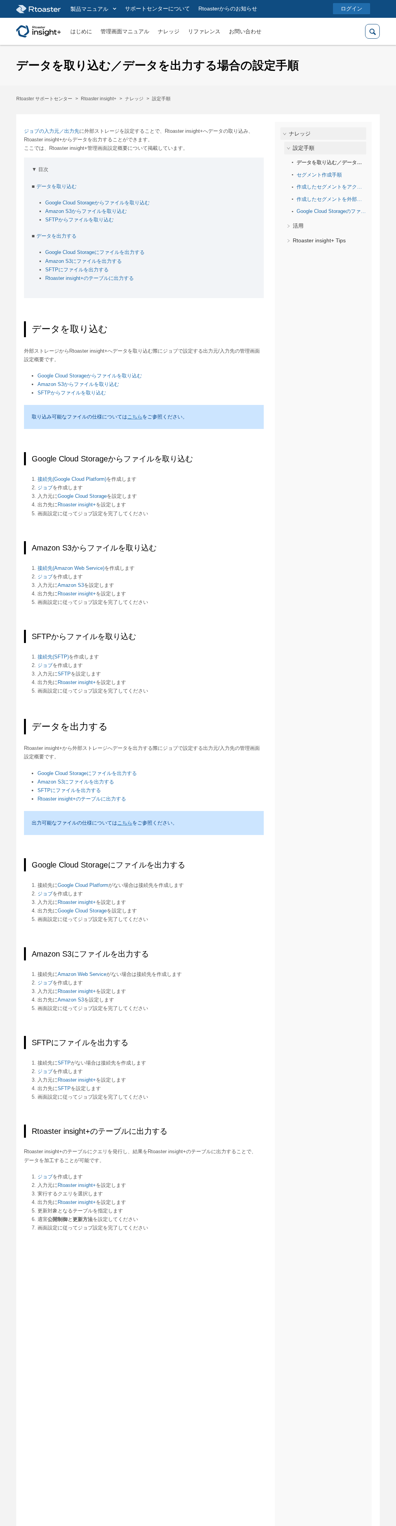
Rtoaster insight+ (98, 98)
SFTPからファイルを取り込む (79, 220)
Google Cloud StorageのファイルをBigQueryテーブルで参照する (331, 211)
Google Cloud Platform (83, 885)
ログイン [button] (351, 8)
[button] (93, 9)
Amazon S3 (71, 585)
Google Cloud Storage (82, 496)
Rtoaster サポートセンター (44, 98)
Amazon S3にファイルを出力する (83, 261)
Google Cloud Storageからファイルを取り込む (97, 203)
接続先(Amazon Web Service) (71, 568)
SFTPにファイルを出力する (77, 270)
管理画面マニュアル (125, 31)
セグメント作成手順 (319, 175)
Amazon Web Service (82, 974)
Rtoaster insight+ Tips (319, 240)
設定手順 (161, 98)
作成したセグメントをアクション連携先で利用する (331, 187)
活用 (298, 226)
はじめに (81, 31)
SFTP (64, 674)
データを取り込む (56, 186)
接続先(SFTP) (53, 657)
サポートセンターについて (157, 8)
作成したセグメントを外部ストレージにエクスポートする (331, 199)
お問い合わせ (245, 31)
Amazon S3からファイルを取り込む (86, 211)
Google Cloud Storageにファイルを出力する (95, 252)
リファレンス (204, 31)
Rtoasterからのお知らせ (227, 8)
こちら (134, 417)
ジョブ (45, 487)
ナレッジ (168, 31)
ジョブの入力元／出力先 (51, 131)
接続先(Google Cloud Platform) (72, 479)
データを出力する (56, 236)
